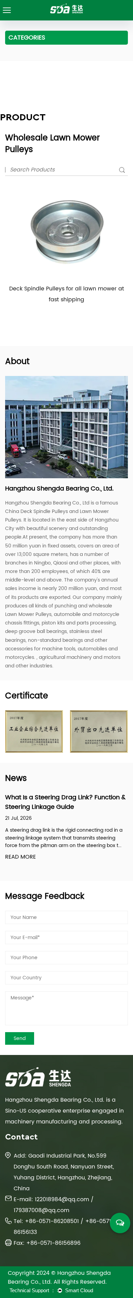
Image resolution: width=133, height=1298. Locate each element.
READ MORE (20, 857)
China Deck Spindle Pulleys (36, 511)
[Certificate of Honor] (34, 731)
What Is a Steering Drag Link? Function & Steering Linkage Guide (65, 802)
